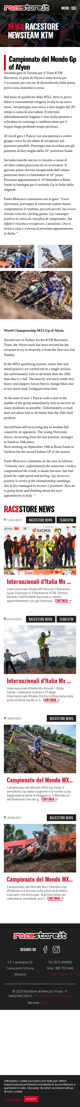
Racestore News (40, 519)
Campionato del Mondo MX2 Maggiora (40, 780)
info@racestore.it (60, 974)
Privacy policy (43, 996)
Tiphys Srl (46, 1003)
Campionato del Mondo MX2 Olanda (40, 879)
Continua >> (63, 600)
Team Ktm (66, 519)
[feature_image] (40, 550)
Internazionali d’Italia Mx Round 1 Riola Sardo (40, 680)
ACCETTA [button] (31, 1099)
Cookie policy (62, 996)
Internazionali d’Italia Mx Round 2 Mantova (40, 581)
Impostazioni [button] (13, 1099)
